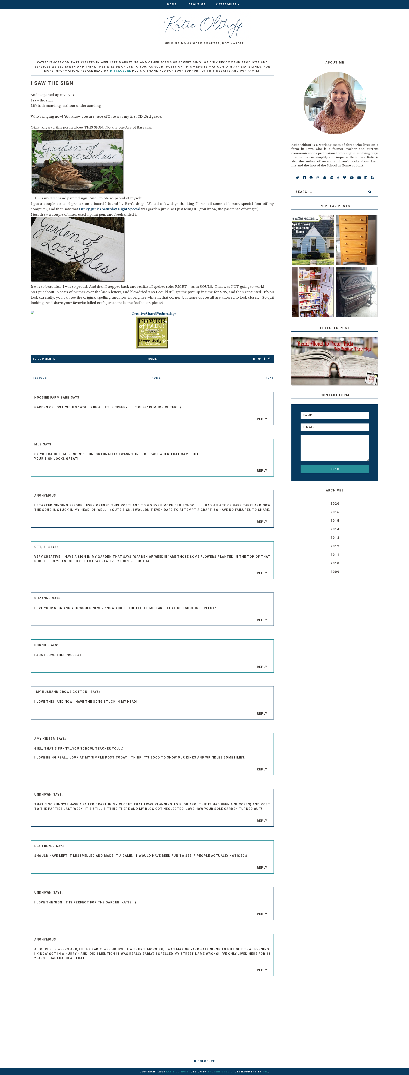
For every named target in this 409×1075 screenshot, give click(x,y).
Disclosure (204, 1061)
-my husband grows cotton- (61, 692)
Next (269, 377)
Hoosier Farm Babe (51, 397)
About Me (197, 4)
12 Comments (44, 358)
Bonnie (40, 645)
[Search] (369, 192)
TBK (265, 1071)
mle (38, 444)
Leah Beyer (44, 846)
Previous (39, 377)
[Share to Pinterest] (269, 359)
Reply (262, 419)
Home (172, 4)
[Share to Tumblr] (264, 359)
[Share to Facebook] (254, 359)
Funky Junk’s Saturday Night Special (109, 209)
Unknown (43, 794)
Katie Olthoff (177, 1071)
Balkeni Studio (220, 1071)
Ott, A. (40, 547)
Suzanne (42, 598)
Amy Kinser (44, 738)
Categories (226, 4)
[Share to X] (259, 359)
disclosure (120, 70)
